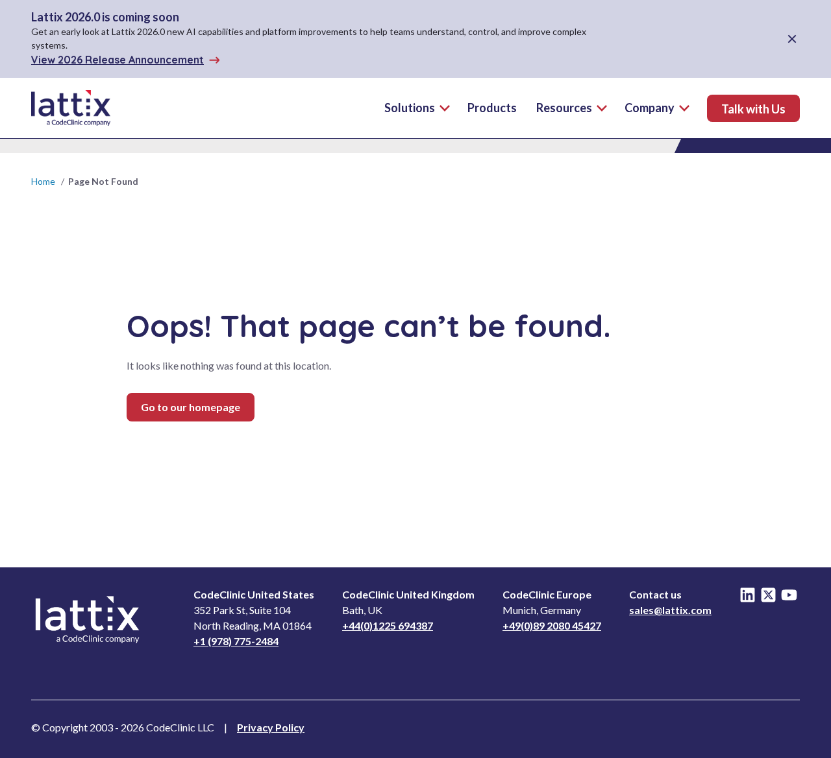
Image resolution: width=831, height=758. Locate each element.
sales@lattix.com (670, 610)
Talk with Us (753, 109)
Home (43, 181)
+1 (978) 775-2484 (236, 641)
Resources (564, 108)
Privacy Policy (270, 727)
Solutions (409, 108)
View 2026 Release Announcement (117, 59)
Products (492, 108)
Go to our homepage (190, 407)
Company (650, 108)
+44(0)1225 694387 (387, 625)
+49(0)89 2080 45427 (551, 625)
